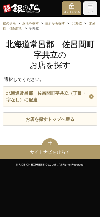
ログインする (71, 11)
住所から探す (55, 23)
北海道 (77, 23)
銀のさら (9, 23)
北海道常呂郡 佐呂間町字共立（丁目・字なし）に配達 (46, 96)
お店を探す (30, 23)
